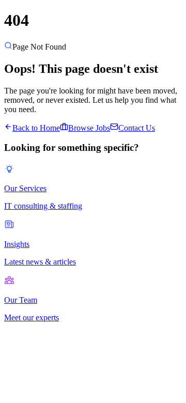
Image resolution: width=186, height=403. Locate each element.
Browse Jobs (89, 127)
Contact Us (136, 127)
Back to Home (36, 127)
